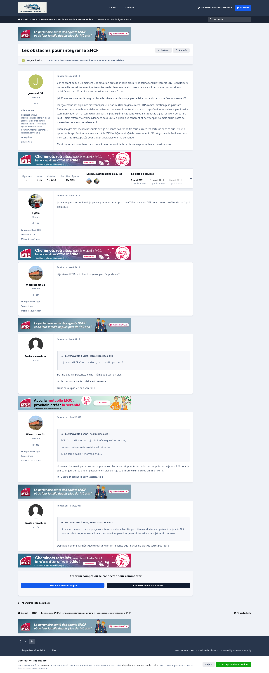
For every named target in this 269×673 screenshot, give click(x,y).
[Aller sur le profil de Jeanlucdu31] (23, 60)
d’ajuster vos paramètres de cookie (140, 665)
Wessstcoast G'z (35, 284)
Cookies (52, 650)
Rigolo (36, 213)
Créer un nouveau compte (63, 585)
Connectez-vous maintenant (148, 585)
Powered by (236, 650)
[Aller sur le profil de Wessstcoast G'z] (89, 181)
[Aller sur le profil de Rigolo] (96, 181)
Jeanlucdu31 (35, 93)
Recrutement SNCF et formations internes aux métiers (94, 60)
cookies (45, 665)
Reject (208, 664)
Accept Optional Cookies (235, 664)
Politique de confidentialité (32, 650)
